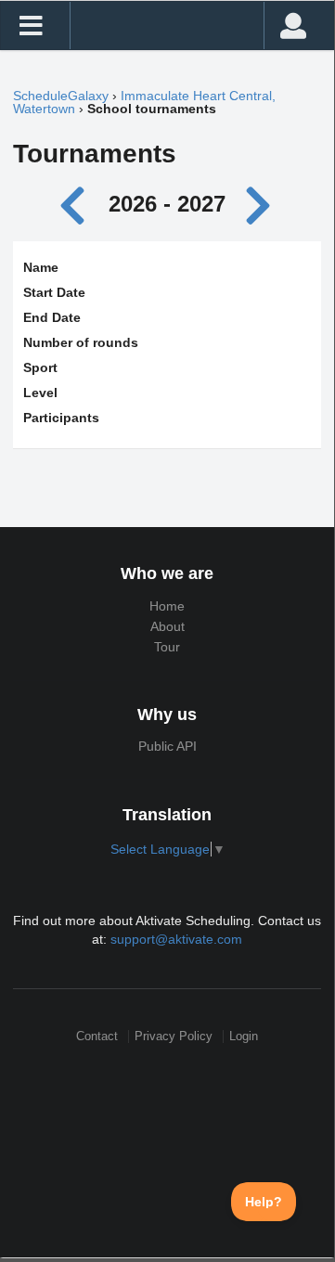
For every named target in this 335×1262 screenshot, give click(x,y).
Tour (167, 646)
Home (167, 606)
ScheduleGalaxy (61, 95)
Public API (167, 746)
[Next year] (260, 203)
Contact (97, 1036)
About (167, 626)
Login (243, 1036)
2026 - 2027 (167, 203)
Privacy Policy (174, 1036)
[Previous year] (77, 203)
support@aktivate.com (176, 939)
